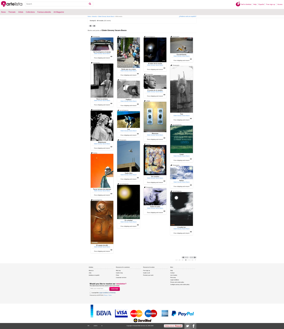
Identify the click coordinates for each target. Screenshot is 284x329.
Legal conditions (174, 279)
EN (88, 325)
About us (91, 270)
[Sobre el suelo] (155, 196)
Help (254, 4)
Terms (109, 295)
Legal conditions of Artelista (107, 292)
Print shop (173, 277)
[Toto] (181, 89)
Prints (117, 275)
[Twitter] (187, 326)
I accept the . (104, 292)
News (3, 12)
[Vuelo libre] (128, 156)
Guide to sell (146, 273)
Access (279, 4)
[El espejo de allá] (102, 222)
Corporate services (121, 277)
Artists (20, 12)
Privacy (105, 295)
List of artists (173, 275)
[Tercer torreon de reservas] (102, 171)
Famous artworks (44, 12)
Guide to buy (119, 273)
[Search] (90, 4)
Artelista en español (94, 275)
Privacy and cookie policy (177, 282)
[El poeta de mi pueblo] (155, 82)
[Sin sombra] (155, 160)
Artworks (94, 16)
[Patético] (128, 89)
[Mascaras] (155, 117)
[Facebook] (193, 326)
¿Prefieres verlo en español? (187, 16)
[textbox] (59, 4)
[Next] (94, 26)
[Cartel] (181, 139)
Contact (172, 273)
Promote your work (148, 275)
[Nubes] (181, 172)
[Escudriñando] (181, 45)
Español (261, 4)
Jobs (90, 273)
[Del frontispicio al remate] (102, 44)
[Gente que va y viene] (128, 53)
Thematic (12, 12)
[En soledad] (128, 202)
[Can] (128, 119)
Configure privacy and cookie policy (179, 284)
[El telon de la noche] (155, 50)
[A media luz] (181, 209)
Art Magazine (59, 12)
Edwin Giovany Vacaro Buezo (106, 16)
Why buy (118, 270)
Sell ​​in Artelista (246, 4)
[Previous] (90, 26)
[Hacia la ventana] (102, 81)
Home (89, 16)
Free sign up (270, 4)
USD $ (95, 325)
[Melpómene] (102, 126)
